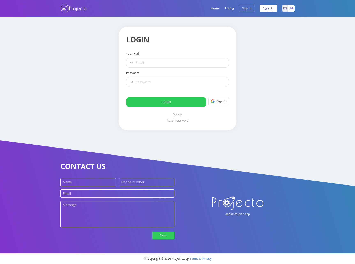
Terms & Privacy (201, 259)
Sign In (246, 8)
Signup (177, 114)
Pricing (229, 8)
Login (166, 102)
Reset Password (177, 120)
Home (215, 8)
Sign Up (268, 8)
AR (292, 8)
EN (285, 8)
